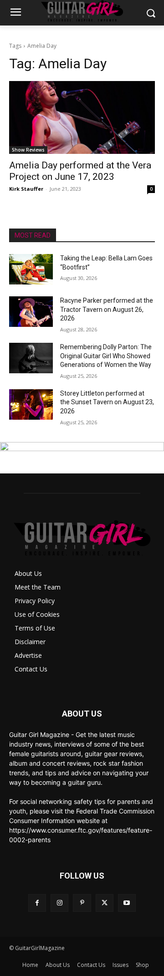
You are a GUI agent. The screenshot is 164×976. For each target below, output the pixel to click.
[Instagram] (59, 903)
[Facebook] (37, 903)
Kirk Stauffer (26, 188)
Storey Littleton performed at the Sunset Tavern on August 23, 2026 (107, 402)
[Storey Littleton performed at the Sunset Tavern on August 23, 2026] (31, 404)
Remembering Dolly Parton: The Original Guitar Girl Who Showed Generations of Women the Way (106, 355)
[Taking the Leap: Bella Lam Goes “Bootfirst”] (31, 269)
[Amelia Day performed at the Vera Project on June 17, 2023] (82, 117)
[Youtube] (127, 903)
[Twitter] (104, 903)
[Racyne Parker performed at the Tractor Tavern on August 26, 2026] (31, 311)
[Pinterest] (82, 903)
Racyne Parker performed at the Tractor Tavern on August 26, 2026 (106, 309)
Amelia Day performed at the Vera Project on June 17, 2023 (80, 171)
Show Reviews (28, 150)
